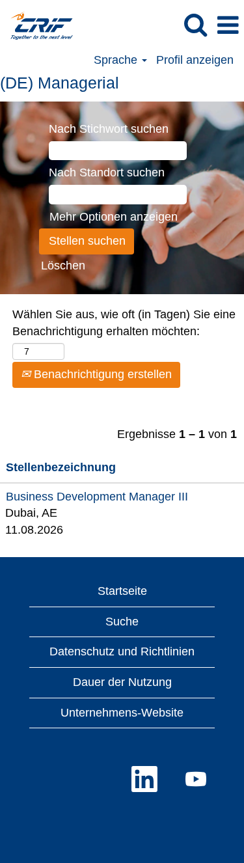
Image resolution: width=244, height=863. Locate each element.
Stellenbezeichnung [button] (61, 467)
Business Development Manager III (97, 496)
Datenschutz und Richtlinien (122, 651)
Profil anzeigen (195, 59)
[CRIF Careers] (37, 25)
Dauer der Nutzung (122, 682)
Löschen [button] (63, 265)
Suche (122, 621)
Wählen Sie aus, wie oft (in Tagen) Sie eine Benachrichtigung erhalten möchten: (124, 323)
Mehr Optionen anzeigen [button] (113, 216)
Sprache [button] (117, 59)
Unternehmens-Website (122, 712)
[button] (227, 26)
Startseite (122, 590)
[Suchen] (195, 25)
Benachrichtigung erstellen (101, 374)
